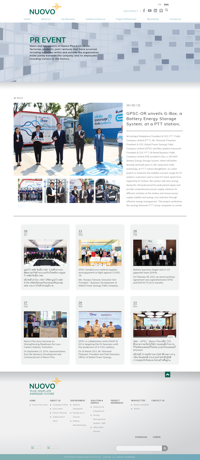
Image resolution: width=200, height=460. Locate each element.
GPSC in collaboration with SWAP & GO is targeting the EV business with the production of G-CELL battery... (98, 344)
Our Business (77, 400)
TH (159, 4)
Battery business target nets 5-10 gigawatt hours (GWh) (151, 271)
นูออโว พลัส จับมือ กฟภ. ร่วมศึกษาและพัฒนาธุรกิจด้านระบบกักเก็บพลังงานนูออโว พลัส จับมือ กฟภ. (44, 272)
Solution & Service (97, 401)
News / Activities (141, 405)
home (32, 400)
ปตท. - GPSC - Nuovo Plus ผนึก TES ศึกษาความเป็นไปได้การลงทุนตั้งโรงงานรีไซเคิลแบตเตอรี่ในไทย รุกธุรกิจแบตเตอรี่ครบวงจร (154, 345)
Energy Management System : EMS (99, 419)
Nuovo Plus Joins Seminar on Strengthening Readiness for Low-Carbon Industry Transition (42, 344)
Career (156, 437)
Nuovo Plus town (40, 405)
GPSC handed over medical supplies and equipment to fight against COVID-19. (99, 272)
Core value (58, 409)
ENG (166, 4)
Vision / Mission (60, 413)
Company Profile (60, 405)
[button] (167, 11)
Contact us (158, 400)
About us (55, 400)
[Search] (165, 448)
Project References (117, 401)
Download (141, 437)
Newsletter (138, 400)
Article (137, 409)
